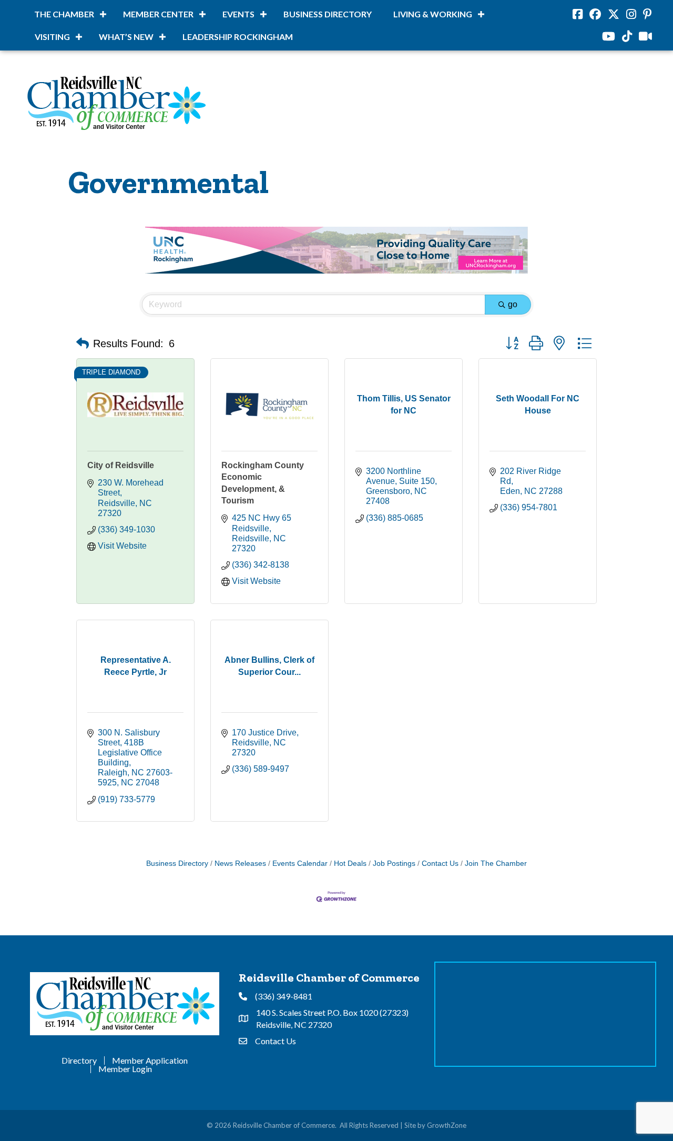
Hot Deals (350, 863)
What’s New (126, 37)
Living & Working (432, 14)
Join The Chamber (496, 863)
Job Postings (394, 863)
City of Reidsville (120, 465)
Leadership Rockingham (237, 37)
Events (238, 14)
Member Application (150, 1060)
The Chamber (64, 14)
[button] (82, 343)
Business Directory (327, 14)
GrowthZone (446, 1125)
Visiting (52, 37)
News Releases (240, 863)
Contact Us (440, 863)
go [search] (512, 304)
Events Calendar (300, 863)
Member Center (158, 14)
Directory (79, 1060)
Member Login (125, 1069)
